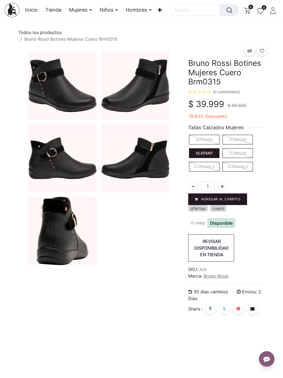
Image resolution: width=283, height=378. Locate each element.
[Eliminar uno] (193, 186)
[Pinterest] (238, 309)
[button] (249, 50)
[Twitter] (224, 309)
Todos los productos (40, 32)
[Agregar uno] (222, 186)
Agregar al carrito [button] (220, 199)
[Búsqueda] (229, 9)
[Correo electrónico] (252, 309)
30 (210, 291)
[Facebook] (210, 309)
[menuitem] (33, 9)
